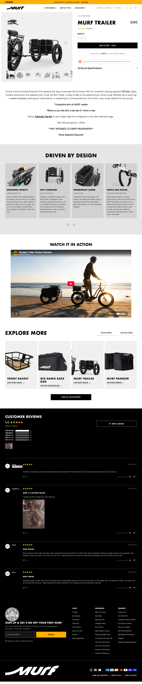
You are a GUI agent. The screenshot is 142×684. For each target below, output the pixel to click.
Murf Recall (99, 627)
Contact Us (122, 612)
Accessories (76, 616)
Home (79, 16)
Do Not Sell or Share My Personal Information (103, 640)
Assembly (98, 616)
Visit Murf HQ (122, 616)
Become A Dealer (124, 627)
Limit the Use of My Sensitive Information (102, 647)
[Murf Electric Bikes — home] (15, 7)
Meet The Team (100, 612)
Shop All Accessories (71, 397)
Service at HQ (77, 631)
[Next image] (65, 42)
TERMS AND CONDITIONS (100, 675)
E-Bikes (75, 612)
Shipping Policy (100, 623)
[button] (68, 224)
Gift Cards (75, 619)
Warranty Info (100, 619)
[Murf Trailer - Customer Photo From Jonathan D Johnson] (8, 446)
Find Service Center (125, 623)
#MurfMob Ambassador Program (126, 636)
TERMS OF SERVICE (131, 675)
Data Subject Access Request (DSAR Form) (102, 632)
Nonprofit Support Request (127, 642)
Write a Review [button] (118, 423)
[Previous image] (8, 42)
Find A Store (76, 627)
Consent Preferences (102, 653)
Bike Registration (78, 638)
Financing (75, 623)
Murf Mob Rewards (124, 631)
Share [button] (27, 476)
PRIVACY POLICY (116, 675)
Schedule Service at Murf (127, 619)
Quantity (81, 34)
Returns (75, 634)
